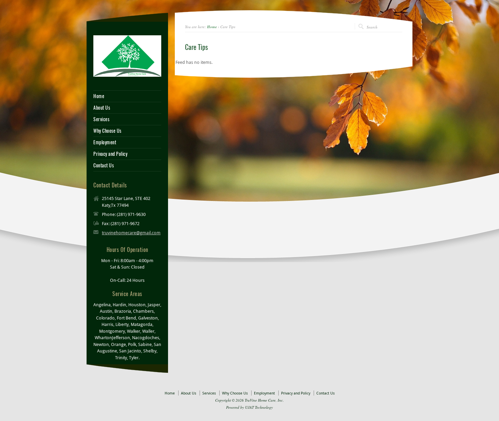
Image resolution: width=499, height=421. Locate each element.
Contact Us (103, 165)
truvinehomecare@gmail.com (131, 233)
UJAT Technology (259, 407)
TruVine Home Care (260, 400)
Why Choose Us (107, 131)
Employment (104, 142)
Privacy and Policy (110, 154)
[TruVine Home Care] (127, 55)
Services (101, 119)
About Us (101, 108)
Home (212, 27)
